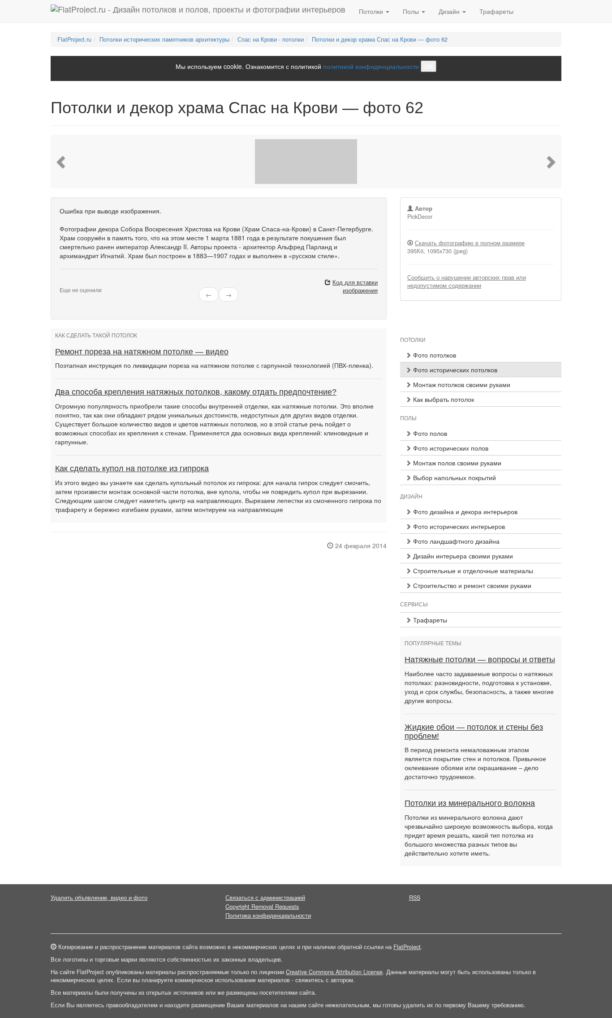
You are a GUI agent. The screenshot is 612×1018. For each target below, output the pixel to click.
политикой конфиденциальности (371, 66)
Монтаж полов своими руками (456, 462)
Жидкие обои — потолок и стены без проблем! (474, 732)
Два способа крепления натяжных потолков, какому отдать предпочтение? (195, 392)
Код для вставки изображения (355, 286)
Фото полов (429, 433)
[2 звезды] (67, 282)
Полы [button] (412, 11)
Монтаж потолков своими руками (460, 384)
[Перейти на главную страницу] (198, 11)
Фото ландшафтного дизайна (455, 541)
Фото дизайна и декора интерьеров (464, 511)
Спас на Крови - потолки (270, 39)
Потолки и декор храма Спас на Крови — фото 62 (380, 39)
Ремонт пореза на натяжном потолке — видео (141, 351)
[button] (62, 161)
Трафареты (496, 11)
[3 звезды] (73, 282)
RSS (414, 898)
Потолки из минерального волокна (470, 803)
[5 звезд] (83, 282)
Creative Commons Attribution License (334, 972)
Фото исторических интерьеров (458, 526)
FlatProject (407, 947)
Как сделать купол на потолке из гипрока (132, 468)
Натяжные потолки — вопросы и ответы (480, 659)
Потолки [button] (372, 11)
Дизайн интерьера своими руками (462, 555)
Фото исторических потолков (454, 369)
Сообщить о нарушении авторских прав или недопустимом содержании (466, 281)
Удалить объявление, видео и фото (99, 898)
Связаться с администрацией (265, 898)
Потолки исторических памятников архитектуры (164, 39)
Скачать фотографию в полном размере (470, 243)
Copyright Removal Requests (262, 907)
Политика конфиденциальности (268, 916)
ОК (428, 66)
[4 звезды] (78, 282)
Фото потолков (433, 354)
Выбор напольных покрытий (453, 477)
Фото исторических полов (449, 447)
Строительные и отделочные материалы (472, 570)
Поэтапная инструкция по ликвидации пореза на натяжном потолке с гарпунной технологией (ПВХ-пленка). (214, 365)
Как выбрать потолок (442, 399)
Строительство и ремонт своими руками (471, 585)
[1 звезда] (62, 282)
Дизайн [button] (450, 11)
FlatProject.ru (74, 39)
